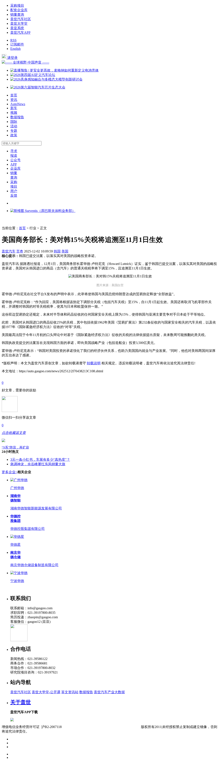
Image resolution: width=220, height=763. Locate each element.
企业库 (15, 168)
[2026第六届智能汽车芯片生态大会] (37, 87)
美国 (64, 251)
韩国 (57, 251)
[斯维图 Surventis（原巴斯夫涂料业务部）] (42, 211)
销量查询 (17, 14)
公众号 (15, 160)
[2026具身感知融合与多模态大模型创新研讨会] (46, 79)
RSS (13, 40)
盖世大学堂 (19, 23)
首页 (13, 95)
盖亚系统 (17, 28)
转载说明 (94, 363)
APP (13, 164)
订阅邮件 (17, 44)
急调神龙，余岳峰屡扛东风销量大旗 (37, 464)
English (15, 48)
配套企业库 (19, 10)
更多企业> (9, 472)
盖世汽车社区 (20, 19)
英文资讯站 (69, 692)
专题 (13, 130)
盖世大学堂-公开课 (46, 692)
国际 (13, 121)
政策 (13, 135)
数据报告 (17, 117)
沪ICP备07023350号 (80, 727)
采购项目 (17, 5)
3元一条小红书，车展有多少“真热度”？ (40, 459)
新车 (13, 108)
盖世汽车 (8, 251)
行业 (32, 228)
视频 (13, 112)
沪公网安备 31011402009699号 (118, 727)
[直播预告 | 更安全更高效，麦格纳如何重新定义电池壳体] (54, 70)
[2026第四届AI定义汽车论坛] (32, 75)
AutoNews (17, 104)
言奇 (19, 251)
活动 (13, 126)
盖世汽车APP (20, 32)
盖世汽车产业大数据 (109, 692)
